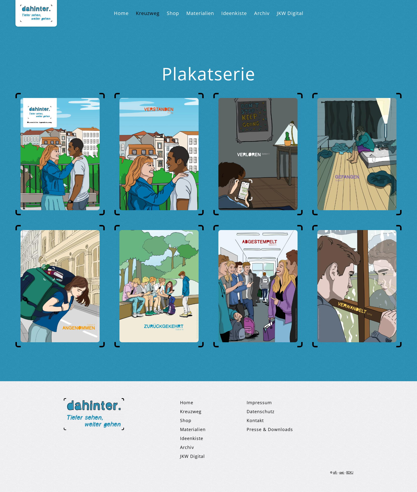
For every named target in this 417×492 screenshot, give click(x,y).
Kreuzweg (191, 411)
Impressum (259, 402)
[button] (60, 154)
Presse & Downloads (270, 429)
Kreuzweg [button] (148, 13)
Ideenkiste (191, 438)
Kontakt (255, 420)
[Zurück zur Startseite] (36, 13)
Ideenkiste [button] (234, 13)
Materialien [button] (200, 13)
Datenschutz (260, 411)
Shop (173, 13)
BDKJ (349, 472)
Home (121, 13)
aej (341, 472)
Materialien (193, 429)
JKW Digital (290, 13)
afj (335, 472)
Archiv (262, 13)
